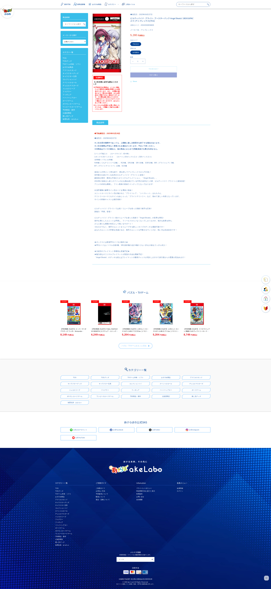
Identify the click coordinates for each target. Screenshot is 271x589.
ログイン (180, 491)
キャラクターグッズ (70, 73)
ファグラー (67, 91)
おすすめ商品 (68, 67)
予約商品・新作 (69, 110)
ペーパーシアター (70, 98)
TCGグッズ (67, 61)
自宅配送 (136, 52)
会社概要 (139, 499)
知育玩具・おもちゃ (70, 119)
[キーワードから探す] (208, 4)
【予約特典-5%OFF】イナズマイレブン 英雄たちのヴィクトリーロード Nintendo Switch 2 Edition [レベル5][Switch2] (197, 332)
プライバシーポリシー (144, 488)
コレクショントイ (70, 79)
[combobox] (193, 4)
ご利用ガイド (100, 488)
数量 (131, 57)
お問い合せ (140, 497)
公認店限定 (67, 113)
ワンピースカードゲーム (72, 107)
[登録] (152, 559)
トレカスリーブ (69, 89)
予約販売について (102, 494)
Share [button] (135, 81)
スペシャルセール (70, 82)
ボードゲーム (68, 101)
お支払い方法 (100, 491)
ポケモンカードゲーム (71, 104)
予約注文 (136, 44)
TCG (64, 58)
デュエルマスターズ (70, 85)
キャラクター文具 (70, 76)
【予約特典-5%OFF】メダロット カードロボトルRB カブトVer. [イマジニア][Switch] (166, 331)
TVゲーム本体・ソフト (72, 64)
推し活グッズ (68, 116)
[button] (111, 4)
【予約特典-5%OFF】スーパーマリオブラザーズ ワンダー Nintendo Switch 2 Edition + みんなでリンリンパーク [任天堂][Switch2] (73, 332)
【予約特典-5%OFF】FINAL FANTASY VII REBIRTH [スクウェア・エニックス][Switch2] (104, 331)
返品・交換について (103, 499)
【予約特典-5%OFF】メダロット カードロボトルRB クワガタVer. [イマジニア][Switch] (135, 331)
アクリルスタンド (70, 70)
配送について (100, 497)
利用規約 (139, 494)
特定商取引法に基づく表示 (145, 491)
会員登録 (180, 488)
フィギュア (67, 95)
